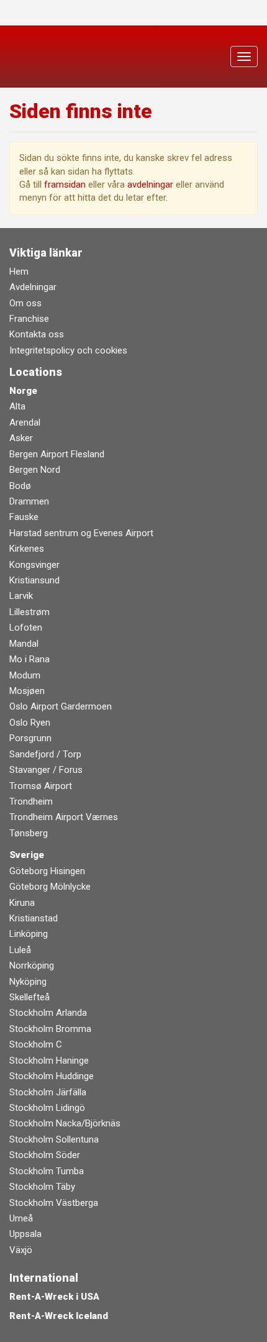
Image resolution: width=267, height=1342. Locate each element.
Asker (21, 438)
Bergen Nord (34, 469)
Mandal (23, 643)
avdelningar (150, 184)
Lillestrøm (29, 612)
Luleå (20, 950)
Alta (17, 406)
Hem (19, 271)
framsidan (65, 184)
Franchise (29, 318)
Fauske (23, 517)
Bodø (20, 485)
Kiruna (22, 902)
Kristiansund (34, 580)
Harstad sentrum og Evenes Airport (81, 533)
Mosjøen (27, 690)
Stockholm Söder (44, 1155)
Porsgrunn (30, 738)
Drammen (29, 501)
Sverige (26, 854)
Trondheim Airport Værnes (63, 817)
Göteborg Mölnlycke (50, 886)
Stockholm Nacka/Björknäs (64, 1123)
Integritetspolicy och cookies (68, 350)
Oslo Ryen (29, 722)
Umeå (21, 1218)
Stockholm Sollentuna (54, 1139)
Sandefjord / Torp (45, 754)
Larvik (21, 595)
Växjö (20, 1250)
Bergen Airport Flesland (56, 454)
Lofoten (25, 627)
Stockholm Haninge (49, 1060)
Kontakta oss (36, 334)
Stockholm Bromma (50, 1028)
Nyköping (28, 981)
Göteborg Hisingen (47, 871)
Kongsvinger (34, 564)
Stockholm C (35, 1044)
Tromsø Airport (40, 786)
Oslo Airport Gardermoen (60, 706)
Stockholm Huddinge (51, 1076)
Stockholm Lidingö (47, 1107)
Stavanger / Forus (46, 769)
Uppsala (25, 1233)
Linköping (28, 933)
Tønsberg (28, 833)
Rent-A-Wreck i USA (54, 1296)
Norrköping (31, 965)
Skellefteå (29, 997)
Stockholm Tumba (46, 1171)
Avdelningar (33, 287)
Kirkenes (26, 548)
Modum (24, 675)
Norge (23, 390)
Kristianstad (33, 918)
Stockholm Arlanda (48, 1012)
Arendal (24, 422)
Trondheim (31, 801)
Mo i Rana (29, 659)
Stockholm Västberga (53, 1202)
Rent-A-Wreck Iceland (58, 1315)
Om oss (25, 303)
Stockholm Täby (42, 1186)
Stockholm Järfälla (47, 1092)
